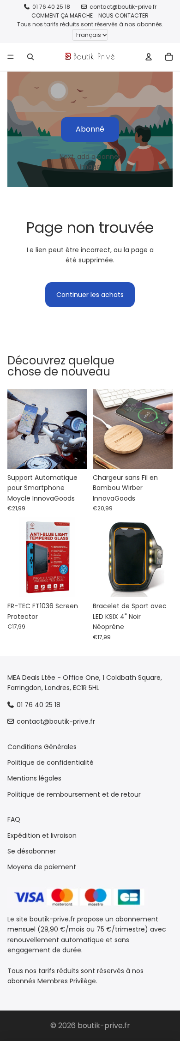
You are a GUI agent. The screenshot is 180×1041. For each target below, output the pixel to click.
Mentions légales (34, 778)
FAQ (13, 819)
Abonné (90, 129)
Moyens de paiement (41, 867)
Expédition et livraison (42, 835)
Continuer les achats (90, 294)
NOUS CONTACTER (123, 15)
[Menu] (10, 56)
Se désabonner (31, 851)
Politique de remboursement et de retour (74, 794)
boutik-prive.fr (104, 1025)
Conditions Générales (42, 746)
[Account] (148, 57)
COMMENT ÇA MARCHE (62, 15)
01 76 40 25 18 (51, 7)
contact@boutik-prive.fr (123, 7)
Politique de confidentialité (50, 762)
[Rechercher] (30, 57)
